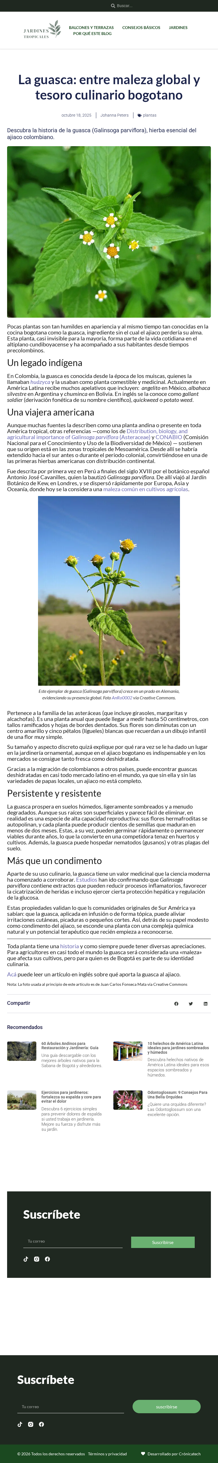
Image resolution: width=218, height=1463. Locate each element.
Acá (11, 974)
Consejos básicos (141, 27)
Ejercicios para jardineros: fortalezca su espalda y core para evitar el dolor (71, 1097)
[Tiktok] (25, 1259)
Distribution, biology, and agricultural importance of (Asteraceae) (97, 433)
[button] (176, 1003)
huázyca (40, 381)
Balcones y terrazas (91, 27)
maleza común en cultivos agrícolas (145, 488)
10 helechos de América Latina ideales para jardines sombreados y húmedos (178, 1048)
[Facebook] (47, 1259)
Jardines (178, 27)
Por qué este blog (92, 33)
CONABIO (169, 436)
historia (69, 946)
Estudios (86, 879)
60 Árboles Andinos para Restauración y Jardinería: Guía (69, 1045)
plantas (149, 115)
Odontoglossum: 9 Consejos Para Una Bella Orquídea (177, 1094)
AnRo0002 (122, 697)
